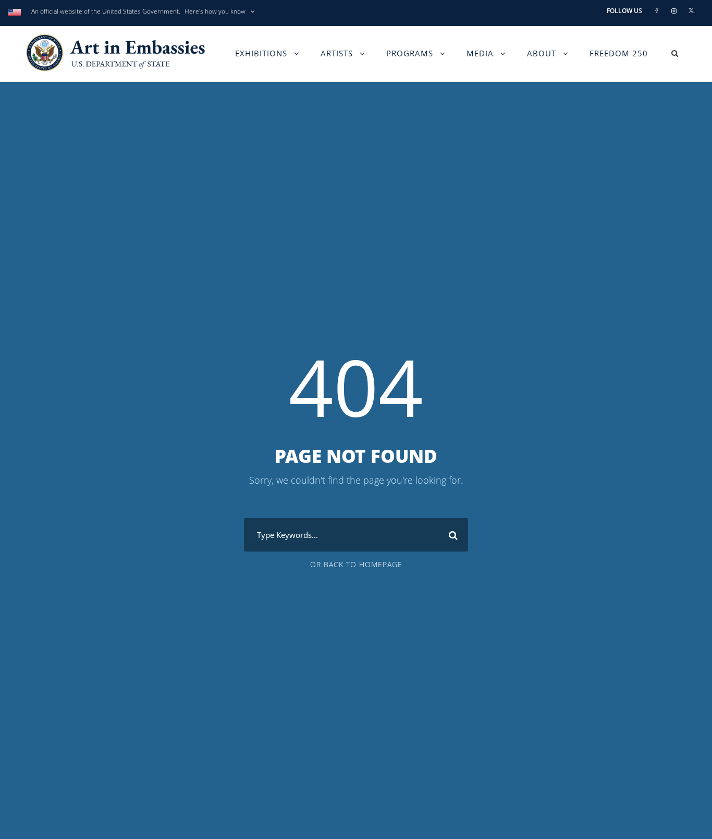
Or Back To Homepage (356, 564)
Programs (409, 53)
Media (480, 53)
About (541, 53)
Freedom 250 (619, 53)
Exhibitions (261, 53)
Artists (337, 53)
